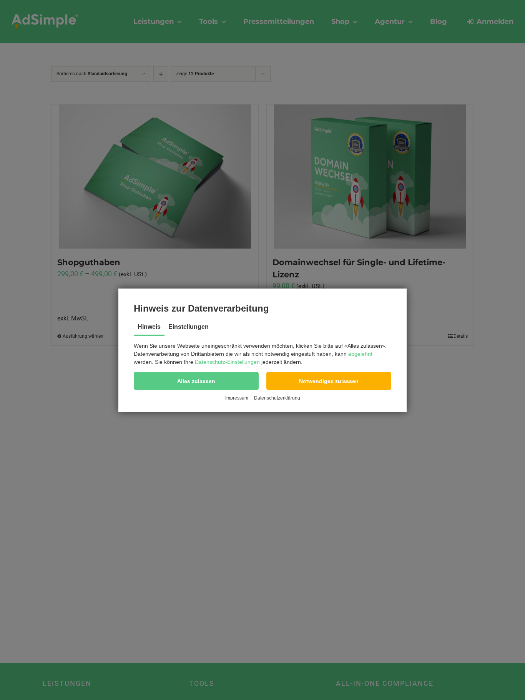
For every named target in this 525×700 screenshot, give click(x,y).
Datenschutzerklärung (277, 398)
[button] (196, 381)
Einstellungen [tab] (188, 326)
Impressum (236, 398)
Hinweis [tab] (149, 326)
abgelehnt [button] (360, 354)
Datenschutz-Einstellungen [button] (227, 362)
